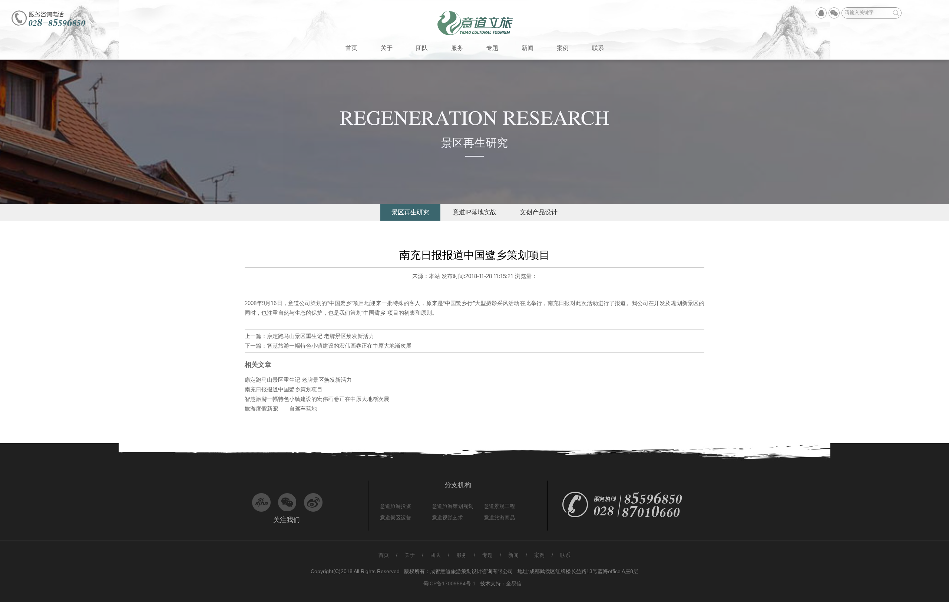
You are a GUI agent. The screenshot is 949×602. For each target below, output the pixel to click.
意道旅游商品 (499, 518)
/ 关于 (409, 555)
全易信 (514, 583)
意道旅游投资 (395, 506)
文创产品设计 (539, 212)
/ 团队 (435, 555)
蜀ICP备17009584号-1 (449, 583)
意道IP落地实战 (474, 212)
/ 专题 (487, 555)
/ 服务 (461, 555)
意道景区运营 (395, 518)
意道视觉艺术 (447, 518)
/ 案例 (539, 555)
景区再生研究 (410, 212)
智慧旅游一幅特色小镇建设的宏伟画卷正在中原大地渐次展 (339, 345)
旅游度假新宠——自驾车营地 (281, 408)
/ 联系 (561, 555)
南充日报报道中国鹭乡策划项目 (284, 389)
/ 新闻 (513, 555)
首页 (383, 555)
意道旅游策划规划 (452, 506)
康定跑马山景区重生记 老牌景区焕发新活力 (320, 336)
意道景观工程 (499, 506)
